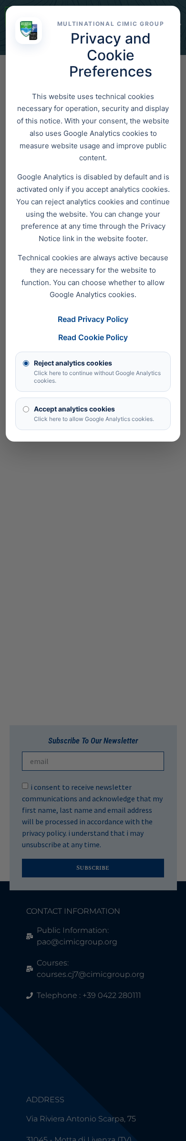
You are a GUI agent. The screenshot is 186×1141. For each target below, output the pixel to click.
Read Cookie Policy (93, 337)
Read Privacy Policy (93, 319)
